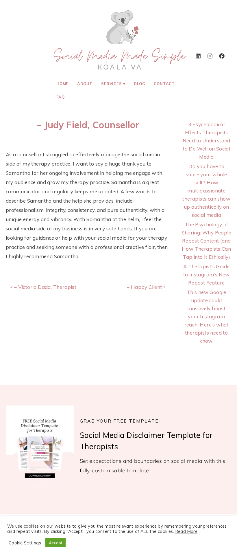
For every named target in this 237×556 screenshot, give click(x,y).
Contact (164, 83)
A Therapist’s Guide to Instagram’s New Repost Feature (206, 274)
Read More (186, 531)
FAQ (60, 97)
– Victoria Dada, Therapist (45, 287)
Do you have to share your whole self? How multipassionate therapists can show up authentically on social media (206, 190)
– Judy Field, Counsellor (88, 125)
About (84, 83)
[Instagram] (209, 56)
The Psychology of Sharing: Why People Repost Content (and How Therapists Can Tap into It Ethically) (206, 240)
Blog (139, 83)
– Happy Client (144, 287)
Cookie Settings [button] (25, 543)
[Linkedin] (198, 56)
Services (111, 83)
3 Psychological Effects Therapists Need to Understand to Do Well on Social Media (206, 140)
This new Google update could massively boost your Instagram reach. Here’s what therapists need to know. (206, 316)
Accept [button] (55, 542)
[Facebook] (221, 56)
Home (62, 83)
